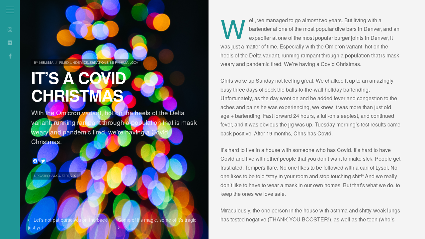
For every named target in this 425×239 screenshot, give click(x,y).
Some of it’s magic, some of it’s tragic (157, 219)
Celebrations (96, 62)
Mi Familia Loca (124, 62)
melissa (46, 62)
